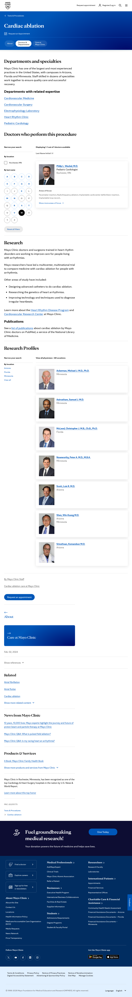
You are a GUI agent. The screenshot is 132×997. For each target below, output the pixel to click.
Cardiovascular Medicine (19, 98)
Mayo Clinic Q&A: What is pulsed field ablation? (27, 733)
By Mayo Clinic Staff (14, 579)
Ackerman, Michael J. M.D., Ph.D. (72, 370)
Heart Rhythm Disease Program (50, 310)
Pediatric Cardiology (16, 123)
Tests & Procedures (15, 15)
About (10, 43)
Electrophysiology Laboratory (21, 110)
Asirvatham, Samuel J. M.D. (70, 399)
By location (9, 156)
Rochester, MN (15, 162)
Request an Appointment (19, 33)
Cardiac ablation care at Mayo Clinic (22, 586)
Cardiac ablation (24, 25)
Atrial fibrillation (12, 682)
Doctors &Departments (23, 43)
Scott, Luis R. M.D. (65, 486)
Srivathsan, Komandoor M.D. (70, 543)
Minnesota (8, 376)
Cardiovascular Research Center (23, 314)
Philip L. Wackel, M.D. (67, 166)
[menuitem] (9, 43)
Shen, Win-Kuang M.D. (67, 515)
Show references (12, 662)
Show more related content (17, 702)
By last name (9, 170)
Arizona (7, 368)
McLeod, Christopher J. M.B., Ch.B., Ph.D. (76, 428)
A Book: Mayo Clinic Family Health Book (24, 760)
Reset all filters (13, 229)
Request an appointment (19, 597)
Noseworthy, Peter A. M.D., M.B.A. (73, 457)
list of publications (22, 328)
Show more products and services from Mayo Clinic (29, 767)
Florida (7, 372)
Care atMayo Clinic (40, 43)
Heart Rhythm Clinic (16, 117)
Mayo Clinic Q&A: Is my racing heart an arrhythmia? (29, 740)
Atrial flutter (10, 689)
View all (7, 380)
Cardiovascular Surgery (18, 104)
